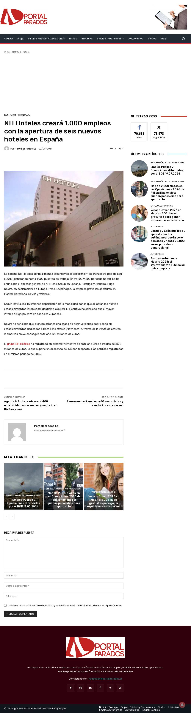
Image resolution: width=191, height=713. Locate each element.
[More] (99, 161)
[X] (120, 688)
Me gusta (139, 125)
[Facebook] (70, 688)
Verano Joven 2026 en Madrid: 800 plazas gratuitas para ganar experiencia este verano (103, 501)
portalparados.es (25, 148)
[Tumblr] (110, 688)
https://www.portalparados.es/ (49, 430)
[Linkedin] (90, 688)
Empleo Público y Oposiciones (23, 496)
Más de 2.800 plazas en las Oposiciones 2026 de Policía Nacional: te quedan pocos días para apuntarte (64, 499)
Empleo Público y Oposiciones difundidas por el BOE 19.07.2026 (23, 503)
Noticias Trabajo (21, 51)
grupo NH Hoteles (18, 344)
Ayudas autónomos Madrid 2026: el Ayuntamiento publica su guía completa (168, 263)
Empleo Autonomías (103, 492)
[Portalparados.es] (24, 17)
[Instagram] (80, 688)
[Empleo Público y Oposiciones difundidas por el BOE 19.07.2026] (23, 486)
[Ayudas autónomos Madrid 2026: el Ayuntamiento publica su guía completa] (139, 261)
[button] (183, 38)
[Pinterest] (100, 688)
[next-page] (12, 516)
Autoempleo (157, 227)
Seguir (159, 125)
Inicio (7, 51)
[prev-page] (6, 516)
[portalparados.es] (7, 148)
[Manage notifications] (182, 705)
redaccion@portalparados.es (106, 678)
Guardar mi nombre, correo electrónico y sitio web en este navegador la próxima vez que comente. (65, 605)
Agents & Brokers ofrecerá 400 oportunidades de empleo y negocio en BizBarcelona (30, 405)
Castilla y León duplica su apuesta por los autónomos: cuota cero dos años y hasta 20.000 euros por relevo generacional (168, 239)
